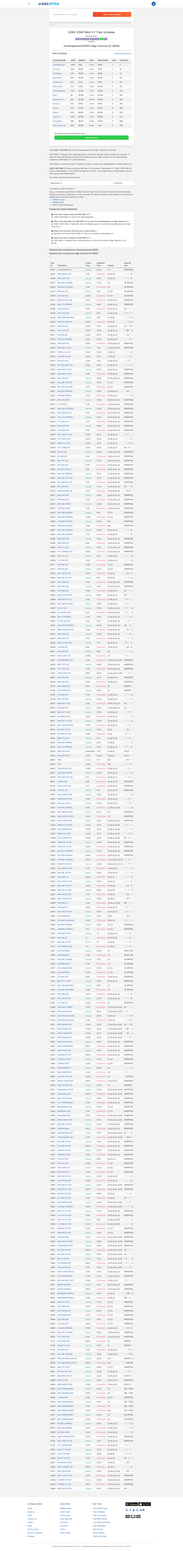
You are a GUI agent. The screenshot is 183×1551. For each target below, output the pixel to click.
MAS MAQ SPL (63, 677)
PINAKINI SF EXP (64, 1228)
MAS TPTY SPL (63, 664)
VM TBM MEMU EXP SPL (67, 1363)
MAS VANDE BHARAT (65, 1410)
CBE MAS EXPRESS (65, 517)
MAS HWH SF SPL (64, 348)
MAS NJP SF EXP (64, 1471)
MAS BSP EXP (62, 708)
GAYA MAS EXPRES (65, 1007)
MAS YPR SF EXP (64, 998)
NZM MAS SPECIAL (64, 322)
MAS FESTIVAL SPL (64, 300)
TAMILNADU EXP (64, 1094)
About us (31, 1512)
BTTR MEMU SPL (64, 690)
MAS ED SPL (62, 452)
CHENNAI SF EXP (64, 1055)
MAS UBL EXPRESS (64, 1354)
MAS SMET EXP (63, 756)
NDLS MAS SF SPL (64, 413)
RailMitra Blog (65, 1508)
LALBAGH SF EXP (64, 1059)
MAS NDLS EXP (63, 400)
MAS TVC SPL (62, 556)
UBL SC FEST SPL (64, 786)
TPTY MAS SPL (63, 669)
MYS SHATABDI (63, 951)
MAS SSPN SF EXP (64, 1202)
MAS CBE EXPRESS (65, 513)
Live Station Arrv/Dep (101, 1522)
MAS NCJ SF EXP (64, 1194)
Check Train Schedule (112, 14)
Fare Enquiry (98, 1529)
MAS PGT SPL (62, 461)
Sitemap (31, 1536)
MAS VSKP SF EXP (64, 881)
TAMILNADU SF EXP (65, 1090)
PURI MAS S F (62, 903)
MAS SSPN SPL (63, 634)
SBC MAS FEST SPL (65, 387)
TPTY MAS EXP (63, 1306)
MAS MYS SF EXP (64, 864)
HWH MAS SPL (63, 343)
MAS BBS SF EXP (64, 933)
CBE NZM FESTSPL (64, 773)
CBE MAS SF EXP (64, 1181)
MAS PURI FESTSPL (65, 595)
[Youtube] (134, 1510)
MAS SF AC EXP (63, 1458)
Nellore (56, 112)
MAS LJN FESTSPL (64, 643)
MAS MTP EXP (63, 495)
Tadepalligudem (59, 91)
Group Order (65, 1515)
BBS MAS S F (62, 938)
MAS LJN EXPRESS (64, 747)
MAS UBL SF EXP (64, 873)
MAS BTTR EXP (63, 1345)
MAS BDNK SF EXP (64, 1376)
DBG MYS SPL (62, 361)
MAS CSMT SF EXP (64, 1441)
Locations (64, 1526)
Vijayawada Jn (58, 99)
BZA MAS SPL (62, 296)
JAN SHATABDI (63, 972)
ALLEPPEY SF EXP (64, 1480)
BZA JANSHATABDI (65, 968)
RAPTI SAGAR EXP (64, 1033)
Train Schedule (99, 1512)
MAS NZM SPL (63, 651)
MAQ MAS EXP (63, 543)
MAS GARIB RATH (64, 1072)
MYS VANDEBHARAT (65, 1389)
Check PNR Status (100, 1508)
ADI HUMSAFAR (63, 916)
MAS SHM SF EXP (64, 899)
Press (30, 1515)
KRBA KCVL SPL (63, 443)
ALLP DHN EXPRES (64, 1276)
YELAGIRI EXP (63, 1319)
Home (30, 1508)
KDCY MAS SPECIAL (65, 725)
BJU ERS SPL (62, 335)
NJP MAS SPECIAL (64, 396)
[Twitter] (126, 1510)
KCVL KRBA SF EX (64, 838)
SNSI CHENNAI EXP (65, 1467)
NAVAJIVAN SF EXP (65, 1120)
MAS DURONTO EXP (65, 630)
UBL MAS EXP (62, 1350)
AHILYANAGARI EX (64, 829)
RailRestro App (59, 200)
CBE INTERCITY (63, 1168)
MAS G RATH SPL (64, 656)
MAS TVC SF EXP (64, 1211)
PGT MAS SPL (62, 465)
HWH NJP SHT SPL (64, 1085)
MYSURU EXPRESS (64, 925)
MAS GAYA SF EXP (64, 1011)
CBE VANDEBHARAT (65, 1402)
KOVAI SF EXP (62, 1159)
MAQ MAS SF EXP (64, 374)
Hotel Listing (65, 1533)
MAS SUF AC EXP (64, 886)
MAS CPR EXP (62, 487)
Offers (62, 1529)
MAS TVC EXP (63, 547)
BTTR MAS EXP (63, 1341)
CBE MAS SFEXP (63, 508)
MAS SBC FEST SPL (65, 478)
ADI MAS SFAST (63, 1432)
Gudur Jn (56, 117)
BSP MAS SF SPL (63, 703)
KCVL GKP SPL (63, 330)
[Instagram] (137, 1510)
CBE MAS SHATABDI (65, 990)
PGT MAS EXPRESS (65, 855)
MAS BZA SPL (62, 291)
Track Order (65, 1512)
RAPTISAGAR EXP (64, 1024)
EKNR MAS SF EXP (64, 799)
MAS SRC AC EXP (64, 578)
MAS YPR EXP (62, 699)
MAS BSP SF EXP (64, 1254)
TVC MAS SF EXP (64, 1215)
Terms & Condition (35, 1533)
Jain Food (64, 1522)
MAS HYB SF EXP (64, 1050)
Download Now (91, 138)
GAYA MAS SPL (63, 309)
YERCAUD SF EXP (64, 842)
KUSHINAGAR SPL (64, 270)
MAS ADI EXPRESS (64, 474)
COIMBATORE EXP (64, 521)
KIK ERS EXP (62, 782)
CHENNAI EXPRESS (65, 860)
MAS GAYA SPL (63, 313)
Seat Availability (99, 1526)
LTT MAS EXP (62, 977)
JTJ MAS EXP (62, 1397)
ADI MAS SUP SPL (64, 734)
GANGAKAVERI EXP (65, 1133)
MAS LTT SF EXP (64, 981)
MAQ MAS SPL (63, 682)
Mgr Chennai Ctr (59, 125)
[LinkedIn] (141, 1510)
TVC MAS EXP (63, 421)
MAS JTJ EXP (62, 1380)
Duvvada (56, 69)
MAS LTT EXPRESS (64, 304)
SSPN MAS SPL (63, 638)
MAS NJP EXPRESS (64, 391)
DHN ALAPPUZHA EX (65, 1272)
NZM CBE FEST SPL (65, 777)
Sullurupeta (57, 121)
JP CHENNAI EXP (64, 1263)
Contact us (32, 1519)
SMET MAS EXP (63, 751)
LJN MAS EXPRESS (64, 1328)
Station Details (99, 1533)
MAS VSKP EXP (63, 278)
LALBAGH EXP (63, 1063)
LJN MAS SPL (62, 647)
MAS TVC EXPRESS (65, 417)
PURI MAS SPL (63, 591)
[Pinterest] (144, 1510)
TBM (59, 760)
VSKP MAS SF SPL (64, 274)
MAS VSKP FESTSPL (65, 604)
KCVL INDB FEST (64, 439)
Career (30, 1522)
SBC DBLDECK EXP (65, 812)
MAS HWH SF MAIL (65, 1241)
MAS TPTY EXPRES (65, 1332)
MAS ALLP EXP (63, 426)
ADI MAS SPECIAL (64, 469)
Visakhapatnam (59, 65)
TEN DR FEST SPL (64, 768)
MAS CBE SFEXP (63, 504)
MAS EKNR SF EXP (64, 795)
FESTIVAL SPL (62, 326)
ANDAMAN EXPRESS (65, 1293)
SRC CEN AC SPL (64, 573)
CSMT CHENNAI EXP (65, 1437)
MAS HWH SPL (63, 586)
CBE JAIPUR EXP (64, 1267)
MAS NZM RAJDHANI (65, 317)
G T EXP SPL (62, 404)
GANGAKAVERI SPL (65, 491)
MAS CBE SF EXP (64, 1176)
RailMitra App (58, 202)
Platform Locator (99, 1536)
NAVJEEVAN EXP (63, 1115)
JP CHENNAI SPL (64, 612)
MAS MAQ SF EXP (64, 369)
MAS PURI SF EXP (64, 1489)
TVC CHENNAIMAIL (65, 1103)
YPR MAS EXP (62, 695)
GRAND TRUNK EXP (65, 1081)
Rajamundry (57, 86)
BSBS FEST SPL (63, 738)
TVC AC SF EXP (63, 1454)
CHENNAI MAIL (63, 1129)
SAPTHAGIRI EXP (64, 1311)
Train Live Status (99, 1515)
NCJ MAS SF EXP (64, 1198)
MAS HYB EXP (63, 378)
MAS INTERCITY (63, 1172)
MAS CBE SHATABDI (65, 985)
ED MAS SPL (62, 456)
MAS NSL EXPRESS (64, 743)
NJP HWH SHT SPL (64, 1076)
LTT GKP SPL (62, 1003)
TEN (59, 764)
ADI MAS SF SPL (63, 716)
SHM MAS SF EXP (64, 894)
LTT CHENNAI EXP (64, 1445)
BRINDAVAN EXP (64, 1111)
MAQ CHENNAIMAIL (65, 1046)
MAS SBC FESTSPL (64, 382)
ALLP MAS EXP (63, 430)
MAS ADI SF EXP (63, 712)
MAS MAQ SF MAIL (64, 1042)
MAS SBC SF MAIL (64, 1124)
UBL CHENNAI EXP (64, 868)
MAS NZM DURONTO (65, 625)
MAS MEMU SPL (63, 686)
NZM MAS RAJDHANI (65, 1020)
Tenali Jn (56, 104)
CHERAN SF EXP (63, 1150)
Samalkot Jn (58, 82)
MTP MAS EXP (63, 500)
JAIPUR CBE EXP (64, 673)
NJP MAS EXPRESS (64, 808)
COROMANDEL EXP (65, 1246)
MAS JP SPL (62, 608)
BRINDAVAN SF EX (64, 1107)
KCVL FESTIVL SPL (64, 435)
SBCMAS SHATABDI (65, 287)
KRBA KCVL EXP (63, 834)
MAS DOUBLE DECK (65, 816)
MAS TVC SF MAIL (64, 1098)
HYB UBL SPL (62, 790)
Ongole (56, 108)
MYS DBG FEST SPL (65, 365)
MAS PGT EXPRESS (65, 851)
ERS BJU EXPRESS (64, 339)
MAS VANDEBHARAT (65, 1393)
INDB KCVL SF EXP (64, 825)
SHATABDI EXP (63, 955)
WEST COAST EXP (64, 821)
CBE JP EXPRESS (64, 617)
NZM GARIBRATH (64, 1068)
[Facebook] (130, 1510)
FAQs (30, 1526)
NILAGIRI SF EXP (64, 1142)
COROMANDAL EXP (65, 660)
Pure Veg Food (66, 1519)
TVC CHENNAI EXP (65, 552)
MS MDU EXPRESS (64, 1423)
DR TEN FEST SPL (64, 1371)
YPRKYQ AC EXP (64, 352)
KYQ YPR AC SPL (64, 356)
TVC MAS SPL (62, 560)
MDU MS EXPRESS (64, 1428)
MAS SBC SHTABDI (65, 283)
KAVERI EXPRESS (64, 1285)
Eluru (55, 95)
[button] (92, 136)
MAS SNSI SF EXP (64, 1462)
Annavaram (57, 78)
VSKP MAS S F (63, 877)
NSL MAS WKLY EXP (65, 1280)
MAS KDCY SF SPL (64, 721)
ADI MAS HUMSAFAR (65, 920)
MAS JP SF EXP (63, 1259)
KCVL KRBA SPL (63, 448)
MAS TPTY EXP (63, 1302)
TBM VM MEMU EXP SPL (67, 1358)
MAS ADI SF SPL (63, 729)
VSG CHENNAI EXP (64, 946)
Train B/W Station (100, 1519)
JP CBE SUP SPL (63, 621)
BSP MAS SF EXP (64, 1250)
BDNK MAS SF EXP (64, 1384)
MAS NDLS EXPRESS (65, 409)
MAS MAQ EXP (63, 539)
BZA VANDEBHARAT (65, 1415)
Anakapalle (57, 73)
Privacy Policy (33, 1529)
